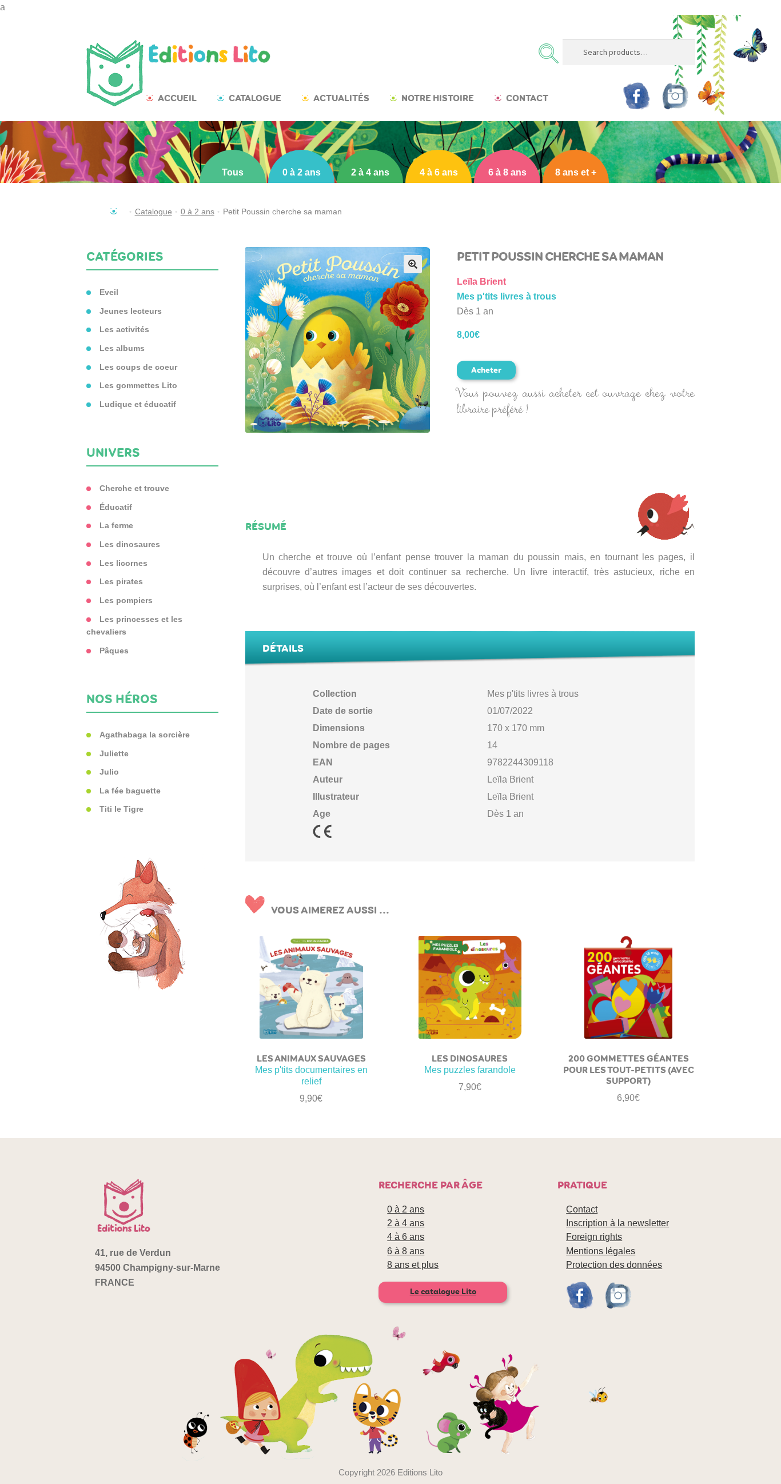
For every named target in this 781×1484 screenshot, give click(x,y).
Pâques (114, 650)
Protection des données (614, 1265)
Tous (233, 172)
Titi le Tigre (121, 808)
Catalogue (255, 98)
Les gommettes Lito (138, 385)
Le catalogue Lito (443, 1291)
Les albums (122, 348)
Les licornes (123, 563)
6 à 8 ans (507, 172)
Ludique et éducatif (137, 404)
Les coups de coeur (138, 367)
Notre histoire (437, 98)
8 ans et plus (413, 1265)
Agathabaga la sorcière (144, 734)
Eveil (108, 292)
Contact (527, 98)
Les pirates (121, 581)
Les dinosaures (129, 544)
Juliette (114, 753)
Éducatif (115, 507)
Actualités (341, 98)
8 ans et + (575, 172)
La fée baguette (130, 790)
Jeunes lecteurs (130, 311)
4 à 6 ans (439, 172)
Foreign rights (594, 1237)
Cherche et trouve (134, 488)
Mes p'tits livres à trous (506, 296)
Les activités (124, 329)
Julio (109, 771)
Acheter (486, 370)
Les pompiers (126, 600)
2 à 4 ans (370, 172)
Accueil (177, 98)
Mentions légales (600, 1251)
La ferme (116, 525)
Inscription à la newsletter (617, 1223)
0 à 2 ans (301, 172)
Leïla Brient (481, 281)
